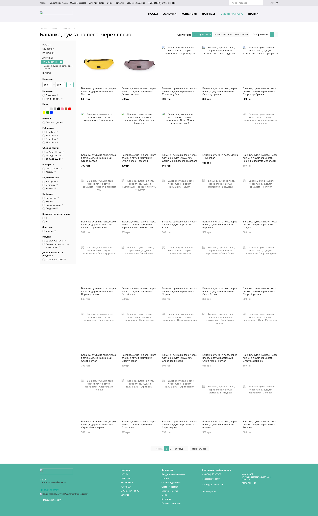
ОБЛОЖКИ (170, 13)
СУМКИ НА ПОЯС (232, 13)
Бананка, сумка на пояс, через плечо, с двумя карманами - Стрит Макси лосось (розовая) (179, 157)
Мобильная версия (52, 500)
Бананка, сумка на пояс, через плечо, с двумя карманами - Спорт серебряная (260, 91)
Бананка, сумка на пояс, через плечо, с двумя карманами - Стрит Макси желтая (219, 357)
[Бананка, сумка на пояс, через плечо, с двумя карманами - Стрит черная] (179, 397)
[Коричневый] (66, 108)
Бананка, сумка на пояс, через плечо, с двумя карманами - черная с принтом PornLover (139, 224)
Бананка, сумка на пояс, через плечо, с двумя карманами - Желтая (98, 91)
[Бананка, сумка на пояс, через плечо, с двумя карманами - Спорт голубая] (179, 63)
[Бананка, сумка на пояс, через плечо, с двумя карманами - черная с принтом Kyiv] (99, 197)
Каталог (43, 3)
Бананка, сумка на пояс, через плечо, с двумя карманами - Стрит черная (179, 424)
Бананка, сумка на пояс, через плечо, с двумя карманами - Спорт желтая (98, 357)
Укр (272, 3)
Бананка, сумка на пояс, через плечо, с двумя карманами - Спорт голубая (179, 91)
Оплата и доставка (59, 3)
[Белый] (47, 108)
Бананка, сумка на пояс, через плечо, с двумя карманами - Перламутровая (98, 291)
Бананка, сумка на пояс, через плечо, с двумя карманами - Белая (179, 224)
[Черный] (58, 108)
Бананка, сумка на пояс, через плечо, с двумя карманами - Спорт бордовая (260, 291)
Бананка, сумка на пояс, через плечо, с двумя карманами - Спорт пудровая (219, 91)
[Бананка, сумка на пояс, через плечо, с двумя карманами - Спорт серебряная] (260, 63)
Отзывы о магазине (136, 3)
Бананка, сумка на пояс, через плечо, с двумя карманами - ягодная (219, 424)
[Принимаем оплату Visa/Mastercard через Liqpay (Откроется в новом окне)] (64, 494)
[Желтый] (44, 112)
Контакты (119, 3)
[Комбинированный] (44, 108)
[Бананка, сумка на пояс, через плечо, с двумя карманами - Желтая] (99, 63)
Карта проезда (249, 483)
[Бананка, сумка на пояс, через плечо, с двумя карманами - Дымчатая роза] (139, 63)
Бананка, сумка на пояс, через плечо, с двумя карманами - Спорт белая (219, 291)
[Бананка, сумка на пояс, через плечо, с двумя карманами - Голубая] (260, 197)
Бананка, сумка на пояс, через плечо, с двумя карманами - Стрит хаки (139, 424)
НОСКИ (153, 13)
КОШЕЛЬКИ (189, 13)
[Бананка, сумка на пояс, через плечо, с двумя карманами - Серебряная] (139, 263)
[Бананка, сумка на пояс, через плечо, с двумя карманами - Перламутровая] (99, 263)
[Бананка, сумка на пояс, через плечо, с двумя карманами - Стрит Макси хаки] (260, 330)
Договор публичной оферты (53, 482)
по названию (241, 34)
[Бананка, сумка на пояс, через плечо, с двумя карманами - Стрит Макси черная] (99, 397)
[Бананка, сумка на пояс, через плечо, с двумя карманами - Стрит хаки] (139, 397)
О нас (109, 3)
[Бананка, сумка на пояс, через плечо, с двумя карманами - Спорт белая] (220, 263)
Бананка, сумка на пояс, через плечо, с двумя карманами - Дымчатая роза (139, 91)
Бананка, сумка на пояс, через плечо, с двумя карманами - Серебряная (139, 291)
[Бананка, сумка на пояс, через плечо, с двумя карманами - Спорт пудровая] (220, 63)
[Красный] (69, 108)
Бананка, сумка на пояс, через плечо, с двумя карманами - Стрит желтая (98, 157)
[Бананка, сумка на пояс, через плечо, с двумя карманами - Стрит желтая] (99, 130)
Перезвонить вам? (211, 479)
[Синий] (51, 112)
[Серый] (55, 108)
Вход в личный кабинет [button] (173, 474)
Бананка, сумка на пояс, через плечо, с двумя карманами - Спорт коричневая (179, 357)
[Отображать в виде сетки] (272, 34)
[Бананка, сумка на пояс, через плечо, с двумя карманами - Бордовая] (220, 197)
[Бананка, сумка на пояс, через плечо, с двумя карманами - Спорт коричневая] (179, 330)
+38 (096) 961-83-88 (162, 2)
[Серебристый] (51, 108)
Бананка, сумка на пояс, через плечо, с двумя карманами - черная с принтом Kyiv (98, 224)
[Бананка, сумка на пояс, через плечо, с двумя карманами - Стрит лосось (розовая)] (139, 130)
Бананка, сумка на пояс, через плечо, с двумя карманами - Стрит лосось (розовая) (139, 157)
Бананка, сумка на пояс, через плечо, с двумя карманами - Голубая (260, 224)
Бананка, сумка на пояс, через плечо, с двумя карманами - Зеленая (260, 424)
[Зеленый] (47, 112)
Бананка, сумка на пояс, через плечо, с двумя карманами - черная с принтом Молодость (260, 157)
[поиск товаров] (260, 2)
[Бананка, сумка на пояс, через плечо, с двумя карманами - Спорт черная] (139, 330)
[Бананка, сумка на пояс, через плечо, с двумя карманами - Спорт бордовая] (260, 263)
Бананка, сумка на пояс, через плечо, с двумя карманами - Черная (179, 291)
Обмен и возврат (78, 3)
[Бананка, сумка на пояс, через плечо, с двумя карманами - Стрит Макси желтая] (220, 330)
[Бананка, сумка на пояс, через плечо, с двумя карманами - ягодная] (220, 397)
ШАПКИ (253, 13)
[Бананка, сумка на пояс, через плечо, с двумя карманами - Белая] (179, 197)
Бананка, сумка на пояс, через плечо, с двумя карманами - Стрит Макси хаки (260, 357)
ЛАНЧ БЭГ (209, 13)
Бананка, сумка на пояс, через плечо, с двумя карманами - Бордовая (219, 224)
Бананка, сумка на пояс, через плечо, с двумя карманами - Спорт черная (139, 357)
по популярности (202, 34)
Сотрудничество (96, 3)
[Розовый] (62, 108)
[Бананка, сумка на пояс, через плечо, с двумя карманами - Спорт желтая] (99, 330)
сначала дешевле (223, 34)
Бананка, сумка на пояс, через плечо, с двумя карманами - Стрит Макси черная (98, 424)
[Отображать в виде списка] (276, 34)
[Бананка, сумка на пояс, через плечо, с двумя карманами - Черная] (179, 263)
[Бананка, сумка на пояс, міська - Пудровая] (220, 130)
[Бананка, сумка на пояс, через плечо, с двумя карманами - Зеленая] (260, 397)
